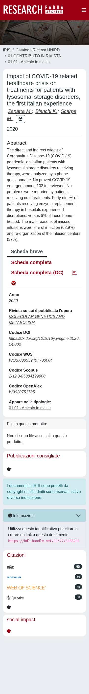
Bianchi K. (46, 111)
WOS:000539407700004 (31, 360)
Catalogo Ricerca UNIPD (38, 50)
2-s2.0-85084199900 (27, 376)
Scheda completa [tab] (31, 262)
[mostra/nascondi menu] (84, 10)
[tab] (74, 272)
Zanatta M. (20, 111)
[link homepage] (36, 10)
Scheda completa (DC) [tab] (37, 272)
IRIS (7, 50)
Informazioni (23, 516)
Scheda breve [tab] (27, 251)
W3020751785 (22, 392)
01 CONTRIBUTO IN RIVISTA (34, 56)
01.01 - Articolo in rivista (29, 62)
